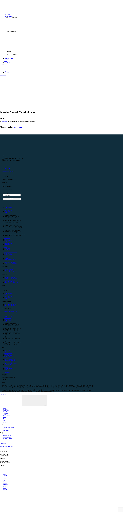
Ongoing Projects (7, 435)
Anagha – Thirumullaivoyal (10, 271)
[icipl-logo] (11, 9)
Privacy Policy (7, 249)
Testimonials (7, 244)
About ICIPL (7, 239)
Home (4, 408)
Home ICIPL (7, 238)
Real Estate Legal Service (10, 262)
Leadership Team (8, 243)
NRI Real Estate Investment (10, 252)
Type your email (7, 193)
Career (5, 247)
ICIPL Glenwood (8, 210)
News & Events (8, 257)
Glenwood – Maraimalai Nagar (11, 282)
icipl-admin (4, 121)
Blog (5, 245)
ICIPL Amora (7, 209)
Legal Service (6, 430)
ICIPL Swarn (7, 212)
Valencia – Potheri (8, 269)
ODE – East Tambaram (9, 280)
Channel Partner (8, 254)
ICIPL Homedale (8, 207)
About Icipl (5, 409)
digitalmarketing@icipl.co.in (8, 171)
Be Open (8, 379)
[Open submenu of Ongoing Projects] (12, 16)
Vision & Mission (8, 240)
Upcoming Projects (7, 437)
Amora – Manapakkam (9, 277)
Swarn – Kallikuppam (9, 270)
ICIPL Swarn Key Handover (10, 263)
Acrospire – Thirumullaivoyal (11, 278)
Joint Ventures (7, 253)
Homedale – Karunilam (9, 281)
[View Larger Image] (14, 108)
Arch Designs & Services (10, 259)
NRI (4, 418)
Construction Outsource (9, 261)
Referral (6, 255)
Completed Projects (7, 438)
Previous (2, 75)
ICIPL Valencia (7, 211)
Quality (6, 241)
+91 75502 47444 (6, 168)
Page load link (3, 394)
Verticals (6, 258)
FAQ (4, 420)
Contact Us (7, 248)
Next (5, 75)
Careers (6, 370)
